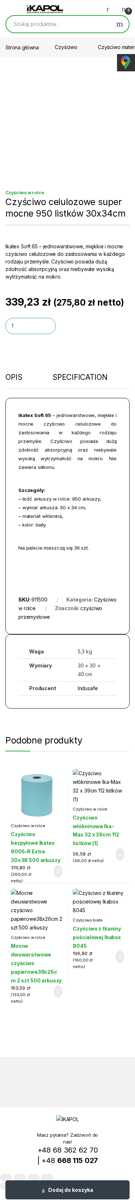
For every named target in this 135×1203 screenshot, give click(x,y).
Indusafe (88, 688)
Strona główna (22, 47)
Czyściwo (66, 47)
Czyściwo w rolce (24, 192)
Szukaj (120, 24)
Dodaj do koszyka (70, 1190)
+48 (69, 1160)
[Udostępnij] (33, 1177)
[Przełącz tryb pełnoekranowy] (20, 1177)
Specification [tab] (80, 378)
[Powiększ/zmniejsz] (6, 1177)
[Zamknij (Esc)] (47, 1177)
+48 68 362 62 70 (67, 1150)
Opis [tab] (13, 378)
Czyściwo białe (87, 920)
